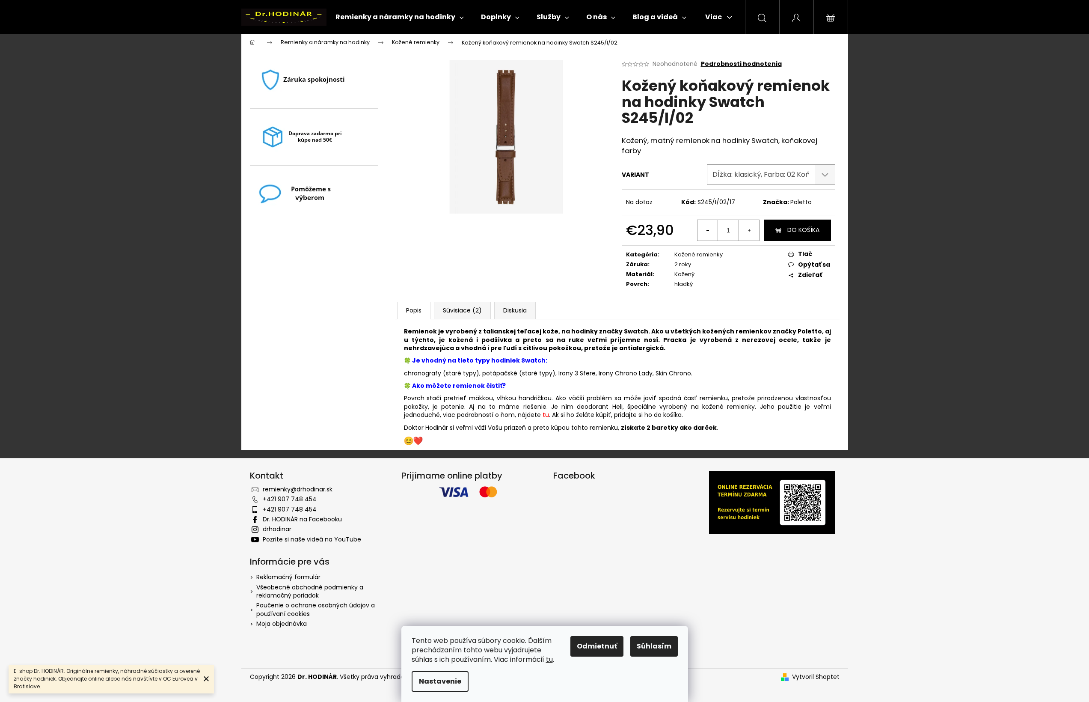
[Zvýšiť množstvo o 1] (749, 230)
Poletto (801, 202)
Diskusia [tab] (515, 310)
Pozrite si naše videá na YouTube (312, 539)
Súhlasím (654, 646)
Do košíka (803, 230)
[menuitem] (399, 17)
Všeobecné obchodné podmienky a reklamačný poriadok (309, 591)
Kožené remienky (698, 254)
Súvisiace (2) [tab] (462, 310)
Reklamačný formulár (288, 577)
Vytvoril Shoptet (816, 677)
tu (549, 659)
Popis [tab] (413, 310)
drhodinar (277, 529)
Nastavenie (440, 681)
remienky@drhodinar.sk (297, 489)
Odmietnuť (597, 646)
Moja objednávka (281, 623)
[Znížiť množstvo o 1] (707, 230)
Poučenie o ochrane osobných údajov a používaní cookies (315, 609)
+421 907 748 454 (290, 499)
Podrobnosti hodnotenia (741, 64)
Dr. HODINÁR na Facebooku (302, 519)
